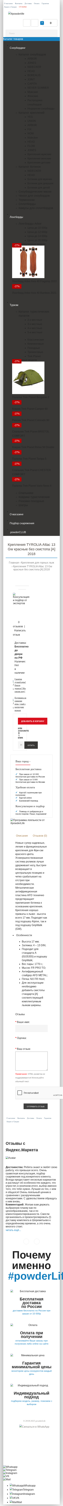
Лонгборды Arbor (30, 223)
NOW (30, 133)
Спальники (26, 493)
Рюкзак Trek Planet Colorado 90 (30, 420)
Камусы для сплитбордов (36, 208)
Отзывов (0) (40, 835)
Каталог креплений (31, 112)
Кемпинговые (35, 343)
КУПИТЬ (31, 745)
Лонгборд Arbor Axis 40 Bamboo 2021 (34, 292)
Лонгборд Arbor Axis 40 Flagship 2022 (34, 281)
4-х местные (34, 328)
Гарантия (45, 3)
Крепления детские (38, 162)
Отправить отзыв (35, 1107)
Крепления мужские (39, 154)
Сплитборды (27, 204)
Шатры (23, 505)
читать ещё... (13, 1230)
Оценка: (21, 1038)
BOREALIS (34, 75)
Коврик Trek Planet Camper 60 (30, 408)
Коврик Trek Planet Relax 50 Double (33, 447)
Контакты (18, 3)
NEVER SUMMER (38, 87)
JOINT (31, 79)
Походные (33, 348)
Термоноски (27, 200)
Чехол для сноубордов (34, 195)
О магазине (8, 3)
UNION (31, 121)
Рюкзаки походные (31, 501)
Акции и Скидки (10, 7)
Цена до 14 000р (37, 236)
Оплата (36, 3)
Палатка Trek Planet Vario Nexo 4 (31, 485)
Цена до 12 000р (37, 232)
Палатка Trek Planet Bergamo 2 (30, 397)
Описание (22, 835)
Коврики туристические (34, 497)
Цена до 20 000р (37, 240)
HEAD (31, 71)
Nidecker (32, 137)
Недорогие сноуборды (40, 108)
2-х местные (34, 319)
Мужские (32, 92)
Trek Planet (34, 356)
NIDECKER (34, 67)
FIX (29, 129)
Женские (32, 96)
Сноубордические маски (35, 191)
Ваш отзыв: (24, 1049)
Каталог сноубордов (32, 54)
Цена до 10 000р (37, 227)
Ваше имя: (23, 1022)
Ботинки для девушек (40, 183)
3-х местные (34, 324)
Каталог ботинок (30, 166)
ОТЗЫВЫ (23, 7)
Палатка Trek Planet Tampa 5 (29, 458)
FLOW (31, 146)
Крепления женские (39, 158)
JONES (31, 62)
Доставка (28, 3)
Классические (35, 339)
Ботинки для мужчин (39, 179)
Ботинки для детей (38, 187)
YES (30, 116)
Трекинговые (35, 352)
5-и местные (34, 332)
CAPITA (32, 83)
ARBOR (32, 58)
